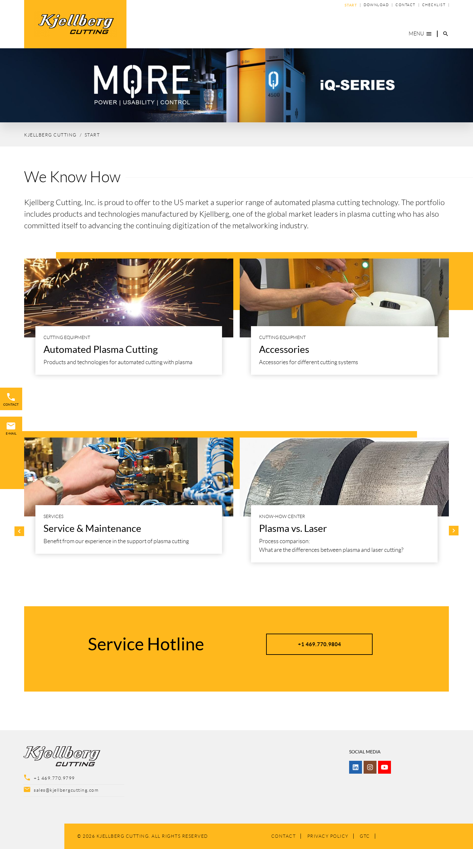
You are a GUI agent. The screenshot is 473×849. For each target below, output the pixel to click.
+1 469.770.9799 (54, 778)
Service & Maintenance (92, 528)
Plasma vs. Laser (293, 528)
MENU (420, 34)
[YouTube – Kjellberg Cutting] (384, 767)
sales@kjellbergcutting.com (66, 790)
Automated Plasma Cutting (100, 349)
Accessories (284, 349)
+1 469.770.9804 (319, 644)
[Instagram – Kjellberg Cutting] (370, 767)
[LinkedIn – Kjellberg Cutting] (355, 767)
